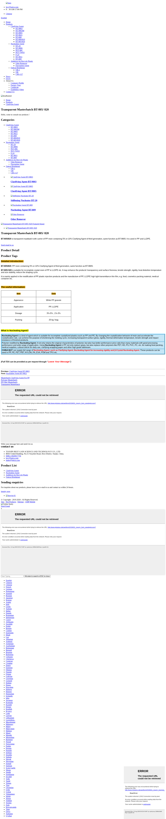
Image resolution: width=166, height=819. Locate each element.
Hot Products (11, 502)
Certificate (15, 87)
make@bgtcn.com (13, 460)
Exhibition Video (17, 90)
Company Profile (17, 83)
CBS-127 (19, 74)
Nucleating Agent (17, 44)
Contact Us (10, 92)
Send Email (5, 506)
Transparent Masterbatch (10, 384)
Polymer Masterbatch (9, 380)
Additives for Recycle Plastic (22, 61)
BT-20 (18, 46)
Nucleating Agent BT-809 (23, 210)
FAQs (8, 79)
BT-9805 (19, 33)
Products (9, 24)
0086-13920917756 (13, 456)
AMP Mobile (30, 502)
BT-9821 (19, 35)
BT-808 (19, 37)
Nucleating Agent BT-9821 (16, 373)
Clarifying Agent (17, 26)
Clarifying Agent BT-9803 (23, 181)
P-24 (17, 55)
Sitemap (20, 502)
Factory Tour (16, 85)
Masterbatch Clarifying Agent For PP (15, 378)
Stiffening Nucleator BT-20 (24, 200)
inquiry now (5, 491)
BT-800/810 (20, 39)
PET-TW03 (20, 52)
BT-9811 (19, 57)
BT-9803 (19, 28)
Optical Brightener (18, 68)
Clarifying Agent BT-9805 (23, 191)
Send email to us (7, 245)
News (8, 76)
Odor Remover (21, 63)
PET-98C (19, 50)
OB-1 (18, 70)
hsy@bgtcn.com (12, 7)
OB (17, 72)
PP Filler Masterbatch (9, 382)
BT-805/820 (20, 42)
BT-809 (19, 59)
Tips (2, 502)
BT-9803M (20, 31)
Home (8, 22)
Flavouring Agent (22, 66)
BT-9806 (19, 48)
